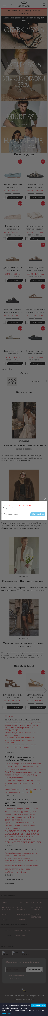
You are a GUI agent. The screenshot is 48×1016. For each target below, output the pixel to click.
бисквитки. (6, 1013)
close (45, 498)
